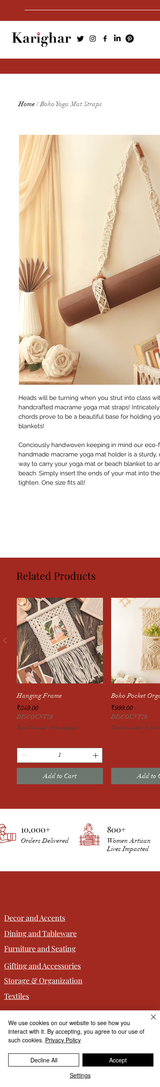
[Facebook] (105, 38)
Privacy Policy (63, 1040)
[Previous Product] (5, 640)
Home (26, 104)
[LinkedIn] (117, 38)
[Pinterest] (130, 38)
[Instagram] (93, 38)
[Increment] (96, 755)
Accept (118, 1060)
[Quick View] (60, 641)
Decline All (43, 1060)
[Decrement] (23, 755)
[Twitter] (80, 38)
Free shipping (64, 728)
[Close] (148, 1022)
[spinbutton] (59, 755)
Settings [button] (80, 1075)
